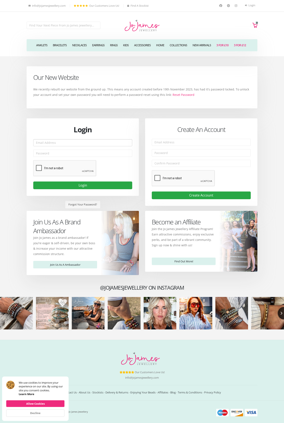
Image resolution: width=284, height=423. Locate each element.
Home (160, 45)
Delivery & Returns (116, 392)
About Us (84, 392)
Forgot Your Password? (82, 204)
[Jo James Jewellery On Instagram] (236, 6)
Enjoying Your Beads (143, 392)
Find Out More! (183, 261)
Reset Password (183, 95)
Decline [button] (35, 413)
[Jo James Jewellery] (142, 25)
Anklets (41, 45)
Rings (114, 45)
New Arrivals (202, 45)
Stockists (97, 392)
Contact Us (70, 392)
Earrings (98, 45)
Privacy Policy (212, 392)
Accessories (142, 45)
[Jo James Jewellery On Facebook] (221, 6)
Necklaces (79, 45)
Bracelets (60, 45)
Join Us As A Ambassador (65, 265)
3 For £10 (222, 45)
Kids (126, 45)
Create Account (201, 195)
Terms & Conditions (190, 392)
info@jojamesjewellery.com (142, 377)
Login (251, 5)
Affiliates (163, 392)
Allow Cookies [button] (35, 403)
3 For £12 (240, 45)
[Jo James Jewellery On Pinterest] (229, 6)
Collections (178, 45)
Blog (173, 392)
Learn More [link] (26, 394)
